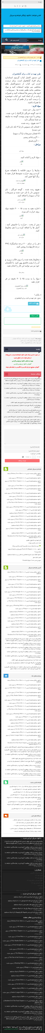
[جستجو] (6, 39)
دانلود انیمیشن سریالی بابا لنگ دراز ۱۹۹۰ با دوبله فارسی (25, 786)
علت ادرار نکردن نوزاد (35, 543)
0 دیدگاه (17, 64)
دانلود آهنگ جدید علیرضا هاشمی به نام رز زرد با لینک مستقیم (24, 554)
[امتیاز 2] (34, 327)
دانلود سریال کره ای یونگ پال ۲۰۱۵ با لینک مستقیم (27, 908)
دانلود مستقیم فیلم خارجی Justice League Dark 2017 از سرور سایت (22, 992)
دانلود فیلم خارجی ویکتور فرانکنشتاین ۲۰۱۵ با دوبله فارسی (24, 801)
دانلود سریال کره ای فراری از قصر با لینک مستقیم (28, 897)
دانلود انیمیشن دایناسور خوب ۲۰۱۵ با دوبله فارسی (27, 789)
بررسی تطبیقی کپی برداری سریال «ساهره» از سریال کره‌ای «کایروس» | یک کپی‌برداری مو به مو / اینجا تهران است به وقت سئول (24, 412)
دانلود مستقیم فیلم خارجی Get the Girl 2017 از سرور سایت (24, 522)
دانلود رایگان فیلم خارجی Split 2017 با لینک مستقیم (26, 533)
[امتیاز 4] (38, 327)
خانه (38, 57)
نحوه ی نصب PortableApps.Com (32, 560)
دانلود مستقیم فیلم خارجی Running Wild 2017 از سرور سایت (23, 507)
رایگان (41, 888)
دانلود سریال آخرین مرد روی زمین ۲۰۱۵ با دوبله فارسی (25, 795)
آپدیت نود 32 (39, 875)
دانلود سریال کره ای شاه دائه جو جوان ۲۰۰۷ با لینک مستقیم (25, 901)
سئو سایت (40, 885)
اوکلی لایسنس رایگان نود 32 (35, 880)
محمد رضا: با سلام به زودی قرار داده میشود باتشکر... (26, 820)
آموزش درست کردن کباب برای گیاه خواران (23, 338)
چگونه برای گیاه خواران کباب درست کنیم (31, 340)
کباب (22, 342)
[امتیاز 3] (36, 327)
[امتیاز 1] (32, 327)
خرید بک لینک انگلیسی (36, 873)
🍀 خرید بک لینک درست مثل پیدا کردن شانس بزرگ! (26, 546)
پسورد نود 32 (39, 878)
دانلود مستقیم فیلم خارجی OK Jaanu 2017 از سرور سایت (25, 478)
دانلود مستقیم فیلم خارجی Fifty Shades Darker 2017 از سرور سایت (22, 941)
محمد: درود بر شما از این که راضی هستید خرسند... (27, 831)
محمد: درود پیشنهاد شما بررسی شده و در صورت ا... (27, 825)
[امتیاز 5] (40, 327)
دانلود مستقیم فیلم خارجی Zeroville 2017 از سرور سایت (25, 496)
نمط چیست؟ (38, 552)
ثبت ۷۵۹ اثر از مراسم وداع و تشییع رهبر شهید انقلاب (25, 402)
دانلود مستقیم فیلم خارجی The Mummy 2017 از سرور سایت (24, 499)
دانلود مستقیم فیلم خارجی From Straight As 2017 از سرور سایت (22, 493)
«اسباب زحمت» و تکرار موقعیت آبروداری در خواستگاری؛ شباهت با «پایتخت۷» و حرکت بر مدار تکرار (23, 648)
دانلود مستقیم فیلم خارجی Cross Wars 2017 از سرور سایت (24, 485)
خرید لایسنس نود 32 (37, 883)
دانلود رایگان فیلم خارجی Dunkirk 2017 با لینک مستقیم (25, 513)
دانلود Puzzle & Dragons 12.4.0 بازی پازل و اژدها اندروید (24, 549)
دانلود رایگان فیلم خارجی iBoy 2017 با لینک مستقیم (26, 525)
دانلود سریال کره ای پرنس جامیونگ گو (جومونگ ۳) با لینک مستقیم (23, 912)
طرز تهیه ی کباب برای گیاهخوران (25, 298)
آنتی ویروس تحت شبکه (22, 890)
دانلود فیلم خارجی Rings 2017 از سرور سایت (28, 510)
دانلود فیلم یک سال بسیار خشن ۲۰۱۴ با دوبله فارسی (26, 808)
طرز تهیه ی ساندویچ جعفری (33, 540)
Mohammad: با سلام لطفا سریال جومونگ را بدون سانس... (25, 828)
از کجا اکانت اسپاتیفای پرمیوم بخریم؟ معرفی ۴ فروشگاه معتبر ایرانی (22, 416)
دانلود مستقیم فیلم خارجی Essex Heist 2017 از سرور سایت (24, 519)
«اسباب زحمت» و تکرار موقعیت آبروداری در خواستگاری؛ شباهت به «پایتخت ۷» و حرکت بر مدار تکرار (23, 644)
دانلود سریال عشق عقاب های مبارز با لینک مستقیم (28, 905)
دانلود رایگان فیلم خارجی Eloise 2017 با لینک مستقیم (26, 516)
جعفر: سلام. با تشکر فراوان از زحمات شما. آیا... (28, 822)
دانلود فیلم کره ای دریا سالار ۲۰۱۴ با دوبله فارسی (27, 792)
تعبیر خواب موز (37, 557)
